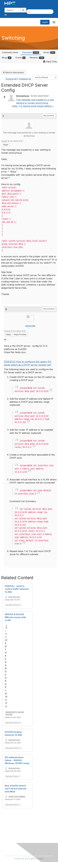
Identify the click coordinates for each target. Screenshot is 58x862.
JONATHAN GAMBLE (16, 796)
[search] (23, 10)
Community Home (10, 52)
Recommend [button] (49, 116)
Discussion (30, 52)
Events (20, 57)
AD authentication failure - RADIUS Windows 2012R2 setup (17, 760)
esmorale (30, 325)
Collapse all (25, 78)
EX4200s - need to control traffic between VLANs (17, 589)
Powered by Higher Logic (29, 859)
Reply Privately (20, 334)
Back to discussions (14, 72)
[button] (5, 97)
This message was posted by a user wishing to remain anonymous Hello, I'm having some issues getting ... (33, 102)
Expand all (11, 78)
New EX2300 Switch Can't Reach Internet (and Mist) (15, 788)
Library (48, 52)
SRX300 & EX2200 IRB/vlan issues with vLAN (15, 617)
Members (36, 57)
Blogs (6, 57)
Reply (5, 145)
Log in (45, 22)
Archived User (14, 597)
